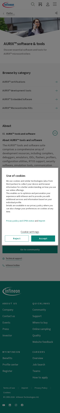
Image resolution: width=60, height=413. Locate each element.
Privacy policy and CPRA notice (20, 220)
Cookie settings (30, 232)
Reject (17, 238)
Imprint (42, 220)
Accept (43, 238)
